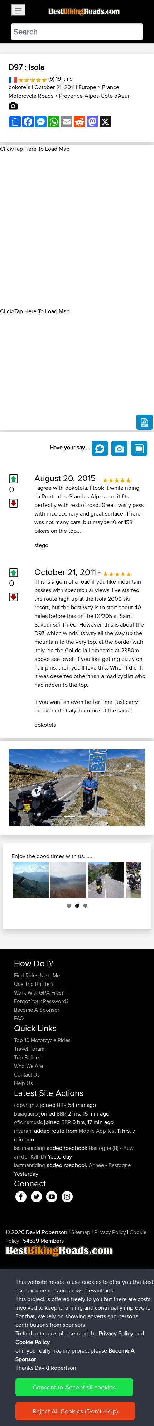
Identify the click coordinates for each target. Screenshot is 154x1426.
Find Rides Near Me (37, 975)
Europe (87, 87)
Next (130, 880)
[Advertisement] (77, 230)
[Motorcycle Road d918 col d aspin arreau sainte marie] (31, 880)
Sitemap (80, 1232)
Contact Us (27, 1074)
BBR (62, 1105)
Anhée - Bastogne (110, 1165)
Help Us (23, 1083)
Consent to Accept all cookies (74, 1387)
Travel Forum (29, 1049)
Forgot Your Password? (41, 1001)
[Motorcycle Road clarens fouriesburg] (68, 880)
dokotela (19, 87)
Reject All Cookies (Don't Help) (75, 1411)
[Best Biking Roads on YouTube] (52, 1195)
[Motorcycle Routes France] (13, 78)
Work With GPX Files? (39, 992)
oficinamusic (29, 1122)
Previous (23, 880)
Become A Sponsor (36, 1010)
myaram (24, 1131)
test (111, 1131)
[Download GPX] (144, 422)
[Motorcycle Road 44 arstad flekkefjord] (106, 880)
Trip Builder (27, 1057)
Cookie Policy (32, 1342)
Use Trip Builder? (34, 984)
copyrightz (27, 1105)
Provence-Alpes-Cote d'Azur (94, 96)
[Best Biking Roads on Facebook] (21, 1195)
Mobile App (92, 1131)
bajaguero (26, 1113)
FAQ (19, 1018)
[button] (19, 787)
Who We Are (28, 1066)
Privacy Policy (110, 1232)
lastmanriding (30, 1148)
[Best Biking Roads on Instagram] (67, 1195)
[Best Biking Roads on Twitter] (36, 1195)
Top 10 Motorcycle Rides (42, 1040)
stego (41, 545)
